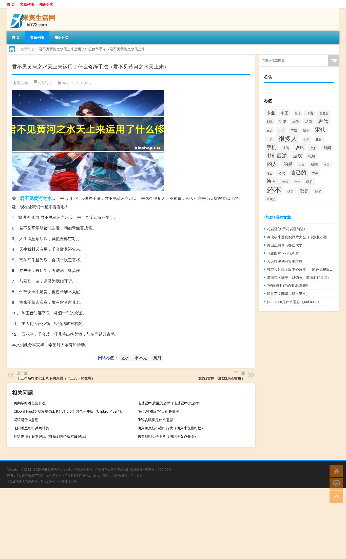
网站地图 (122, 469)
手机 (271, 147)
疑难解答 (136, 469)
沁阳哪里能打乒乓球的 (31, 427)
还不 (274, 189)
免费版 (324, 113)
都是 (304, 190)
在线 (269, 130)
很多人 (287, 138)
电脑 (311, 155)
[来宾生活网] (33, 9)
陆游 (318, 191)
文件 (313, 147)
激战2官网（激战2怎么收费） (221, 378)
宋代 (320, 129)
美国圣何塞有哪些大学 (284, 244)
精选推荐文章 (104, 469)
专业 (271, 112)
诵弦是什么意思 (26, 419)
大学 (281, 130)
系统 (314, 164)
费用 (297, 182)
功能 (282, 121)
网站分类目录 (84, 469)
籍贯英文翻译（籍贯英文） (288, 293)
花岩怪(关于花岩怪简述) (286, 228)
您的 (306, 139)
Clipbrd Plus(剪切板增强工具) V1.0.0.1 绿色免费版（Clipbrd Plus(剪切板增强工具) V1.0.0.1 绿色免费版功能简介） (72, 411)
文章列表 (27, 4)
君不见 (27, 198)
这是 (290, 191)
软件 (309, 181)
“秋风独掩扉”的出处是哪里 (158, 411)
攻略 (299, 147)
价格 (297, 113)
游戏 (297, 155)
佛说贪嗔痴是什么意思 (155, 419)
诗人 (271, 181)
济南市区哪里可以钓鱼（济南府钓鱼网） (299, 277)
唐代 (323, 120)
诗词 (285, 181)
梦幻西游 (277, 155)
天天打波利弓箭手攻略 (284, 261)
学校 (294, 130)
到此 (270, 121)
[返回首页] (335, 471)
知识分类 (46, 4)
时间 (327, 147)
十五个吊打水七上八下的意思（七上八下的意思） (56, 378)
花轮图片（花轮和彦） (284, 252)
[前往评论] (335, 483)
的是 (288, 164)
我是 (319, 139)
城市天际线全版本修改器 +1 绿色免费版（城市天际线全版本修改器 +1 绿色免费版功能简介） (300, 269)
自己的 (298, 172)
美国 (327, 165)
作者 (309, 112)
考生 (269, 173)
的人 (272, 163)
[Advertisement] (152, 523)
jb (26, 83)
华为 (295, 121)
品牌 (308, 121)
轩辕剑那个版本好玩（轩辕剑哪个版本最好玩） (51, 436)
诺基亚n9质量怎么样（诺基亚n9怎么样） (170, 402)
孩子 (306, 130)
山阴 (269, 139)
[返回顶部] (335, 496)
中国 (285, 112)
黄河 (38, 198)
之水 (47, 198)
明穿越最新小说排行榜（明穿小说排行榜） (171, 427)
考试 (281, 173)
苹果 (315, 173)
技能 (285, 147)
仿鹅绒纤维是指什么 (30, 402)
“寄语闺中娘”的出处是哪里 (288, 285)
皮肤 (301, 164)
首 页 (11, 4)
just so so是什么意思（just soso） (294, 301)
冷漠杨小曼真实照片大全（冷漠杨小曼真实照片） (300, 236)
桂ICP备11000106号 (157, 469)
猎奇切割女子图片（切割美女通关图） (168, 436)
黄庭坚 (271, 199)
